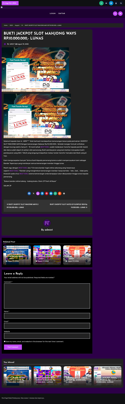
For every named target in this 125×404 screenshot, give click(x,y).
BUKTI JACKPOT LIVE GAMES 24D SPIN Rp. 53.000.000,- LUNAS (15, 254)
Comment (8, 282)
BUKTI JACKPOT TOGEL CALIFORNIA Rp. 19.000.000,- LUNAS (106, 380)
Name (6, 311)
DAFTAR (61, 13)
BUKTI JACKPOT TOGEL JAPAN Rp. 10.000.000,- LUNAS (76, 254)
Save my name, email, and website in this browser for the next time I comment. (35, 341)
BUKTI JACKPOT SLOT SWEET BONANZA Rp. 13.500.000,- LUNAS (45, 254)
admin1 (12, 44)
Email (6, 321)
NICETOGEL (45, 147)
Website (7, 331)
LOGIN (53, 13)
